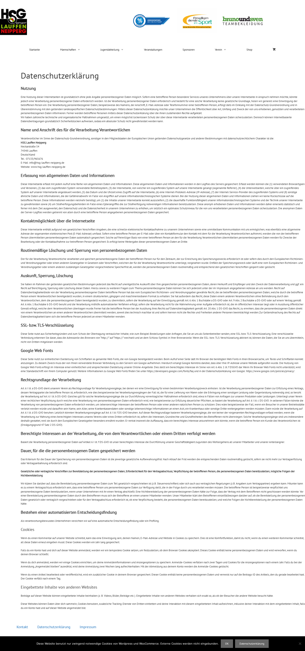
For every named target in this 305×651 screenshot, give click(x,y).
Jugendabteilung (109, 49)
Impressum (88, 627)
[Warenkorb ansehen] (274, 50)
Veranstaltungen (153, 49)
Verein (218, 49)
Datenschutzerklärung (53, 627)
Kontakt (22, 627)
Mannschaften (68, 49)
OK (227, 643)
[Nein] (300, 643)
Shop (249, 49)
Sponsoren (189, 49)
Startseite (34, 49)
